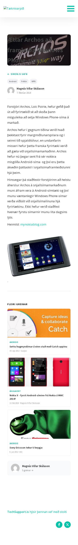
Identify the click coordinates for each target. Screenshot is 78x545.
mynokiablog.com (33, 224)
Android (13, 81)
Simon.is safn (19, 74)
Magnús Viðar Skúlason (30, 88)
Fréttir (24, 81)
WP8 (33, 81)
